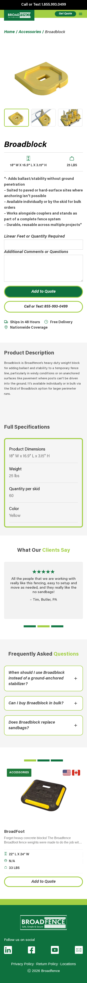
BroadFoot (14, 832)
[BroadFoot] (43, 795)
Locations (68, 964)
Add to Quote (43, 292)
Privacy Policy (22, 964)
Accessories (30, 32)
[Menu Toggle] (80, 14)
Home (9, 32)
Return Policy (47, 964)
